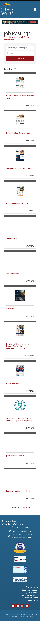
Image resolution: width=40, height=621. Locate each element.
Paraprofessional (13, 274)
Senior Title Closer (13, 309)
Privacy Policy (32, 600)
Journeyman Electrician (15, 456)
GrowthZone (25, 507)
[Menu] (35, 9)
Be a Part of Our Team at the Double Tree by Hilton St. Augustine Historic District (17, 346)
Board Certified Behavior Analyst (19, 133)
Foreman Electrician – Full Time (18, 491)
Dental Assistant (12, 383)
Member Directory (30, 595)
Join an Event (32, 592)
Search (21, 58)
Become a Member (30, 590)
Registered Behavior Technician (19, 168)
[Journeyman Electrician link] (20, 442)
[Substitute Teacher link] (20, 225)
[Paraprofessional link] (20, 260)
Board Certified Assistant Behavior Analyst (20, 97)
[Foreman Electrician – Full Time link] (20, 477)
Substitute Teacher (14, 238)
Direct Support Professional (17, 203)
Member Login (31, 598)
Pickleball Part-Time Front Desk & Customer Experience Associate (19, 419)
